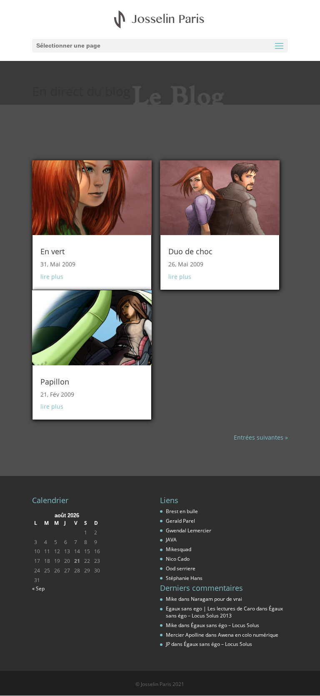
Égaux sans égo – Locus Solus (225, 625)
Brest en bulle (182, 511)
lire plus (51, 277)
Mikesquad (178, 549)
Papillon (54, 382)
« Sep (38, 588)
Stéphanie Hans (184, 578)
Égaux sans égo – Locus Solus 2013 (224, 612)
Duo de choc (190, 251)
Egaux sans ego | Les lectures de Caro (210, 608)
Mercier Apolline (185, 634)
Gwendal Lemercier (188, 530)
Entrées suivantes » (261, 437)
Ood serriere (180, 568)
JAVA (171, 539)
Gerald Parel (180, 520)
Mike (171, 598)
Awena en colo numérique (248, 634)
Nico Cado (178, 558)
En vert (52, 251)
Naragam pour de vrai (216, 598)
